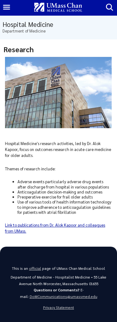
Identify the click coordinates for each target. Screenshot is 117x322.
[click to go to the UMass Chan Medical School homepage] (58, 7)
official (35, 268)
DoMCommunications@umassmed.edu (63, 296)
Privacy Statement (58, 307)
